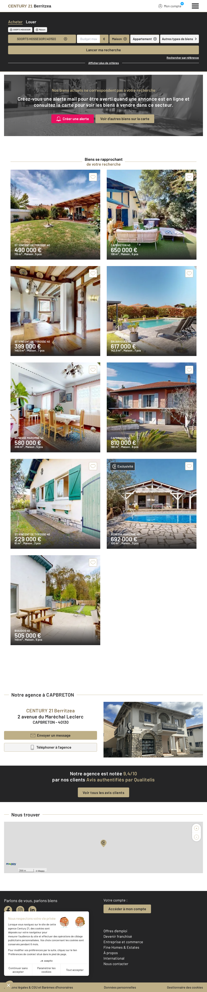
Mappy (41, 870)
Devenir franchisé (118, 936)
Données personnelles (120, 987)
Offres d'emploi (115, 931)
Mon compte (172, 6)
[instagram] (20, 910)
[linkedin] (32, 910)
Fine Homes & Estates (121, 947)
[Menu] (195, 5)
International (114, 958)
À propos (111, 952)
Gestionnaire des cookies (185, 987)
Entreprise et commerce (123, 942)
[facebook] (8, 910)
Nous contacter (116, 963)
